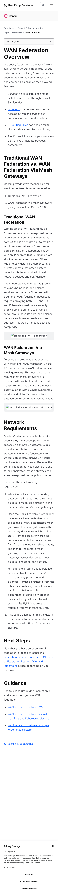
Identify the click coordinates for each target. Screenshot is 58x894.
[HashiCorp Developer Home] (19, 5)
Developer (9, 28)
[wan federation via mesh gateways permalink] (52, 348)
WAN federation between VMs (26, 707)
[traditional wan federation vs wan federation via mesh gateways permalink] (52, 158)
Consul (21, 28)
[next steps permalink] (33, 641)
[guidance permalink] (30, 683)
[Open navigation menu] (51, 5)
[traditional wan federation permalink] (52, 218)
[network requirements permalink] (52, 423)
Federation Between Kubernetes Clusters (28, 657)
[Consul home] (10, 16)
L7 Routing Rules (18, 125)
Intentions (14, 109)
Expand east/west (13, 32)
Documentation (35, 28)
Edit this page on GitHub (21, 744)
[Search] (43, 5)
